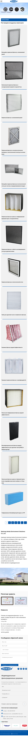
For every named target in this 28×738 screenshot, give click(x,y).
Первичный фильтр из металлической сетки (12, 282)
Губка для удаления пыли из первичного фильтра (14, 314)
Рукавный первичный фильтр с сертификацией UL (14, 380)
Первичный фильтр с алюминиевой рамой (12, 117)
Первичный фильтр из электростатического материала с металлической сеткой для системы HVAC (13, 152)
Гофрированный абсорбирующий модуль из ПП (13, 512)
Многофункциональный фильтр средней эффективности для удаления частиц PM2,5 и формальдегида (13, 447)
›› (25, 522)
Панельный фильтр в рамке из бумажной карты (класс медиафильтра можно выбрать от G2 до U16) (13, 481)
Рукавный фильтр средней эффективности (12, 347)
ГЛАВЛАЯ (3, 12)
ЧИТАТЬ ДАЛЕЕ (5, 630)
